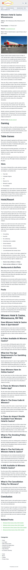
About (3, 555)
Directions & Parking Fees (8, 545)
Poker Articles (5, 548)
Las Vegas (4, 542)
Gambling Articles (6, 547)
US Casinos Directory (10, 8)
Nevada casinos (12, 119)
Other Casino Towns (6, 543)
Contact (4, 557)
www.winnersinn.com (10, 28)
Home (2, 8)
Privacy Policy (5, 559)
